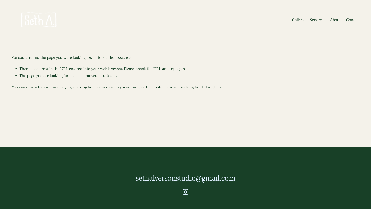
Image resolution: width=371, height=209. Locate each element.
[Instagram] (185, 192)
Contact (353, 20)
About (335, 20)
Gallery (298, 20)
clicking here (84, 87)
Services (317, 20)
